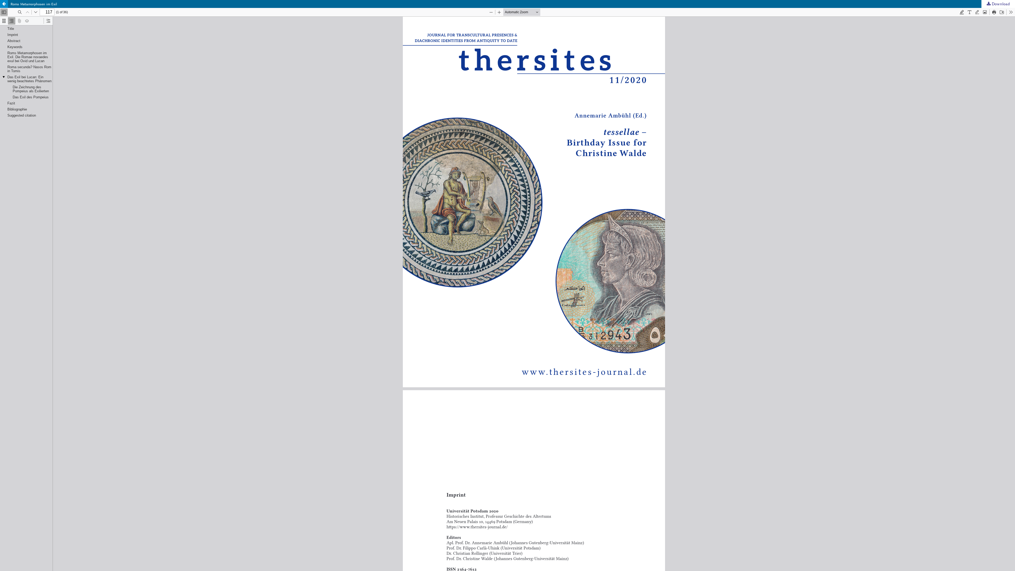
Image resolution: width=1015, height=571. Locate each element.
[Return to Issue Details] (4, 4)
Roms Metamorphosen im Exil (34, 4)
